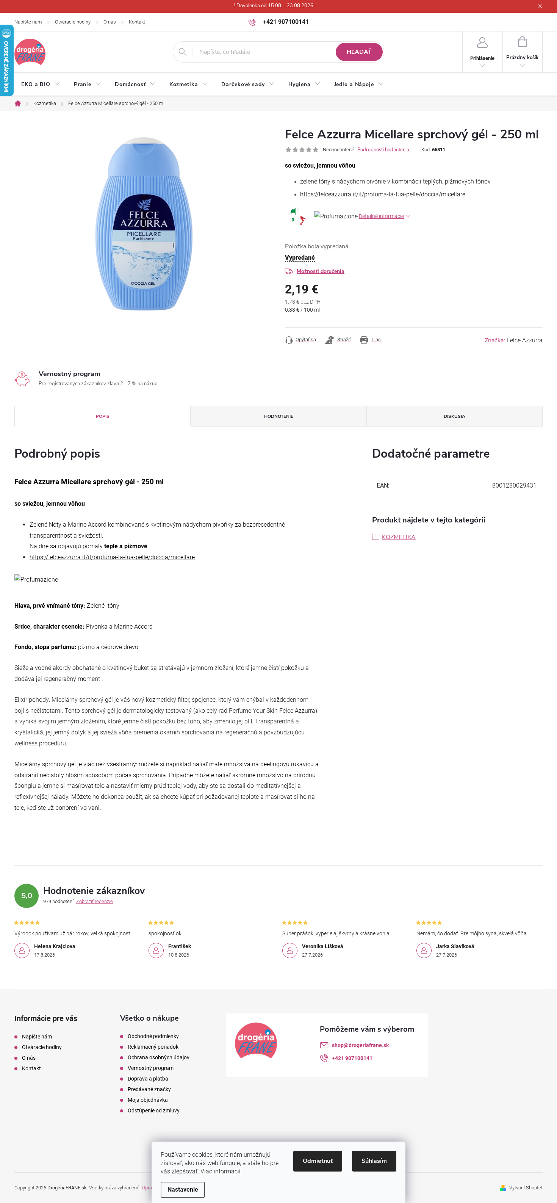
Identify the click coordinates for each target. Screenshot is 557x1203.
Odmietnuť (318, 1161)
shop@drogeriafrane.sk (360, 1045)
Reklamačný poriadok (153, 1047)
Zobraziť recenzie (94, 901)
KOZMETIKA (399, 537)
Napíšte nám (28, 22)
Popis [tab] (103, 416)
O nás (109, 22)
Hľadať (359, 52)
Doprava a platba (148, 1079)
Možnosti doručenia (320, 271)
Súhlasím (374, 1161)
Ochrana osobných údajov (158, 1057)
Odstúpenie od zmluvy (154, 1110)
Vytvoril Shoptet (526, 1187)
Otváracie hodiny (73, 22)
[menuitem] (40, 84)
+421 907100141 (352, 1058)
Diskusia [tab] (454, 416)
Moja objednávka (148, 1100)
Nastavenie (182, 1189)
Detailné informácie (381, 216)
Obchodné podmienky (153, 1036)
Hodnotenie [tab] (278, 416)
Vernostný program (151, 1068)
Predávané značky (149, 1089)
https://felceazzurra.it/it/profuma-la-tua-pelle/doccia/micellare (382, 194)
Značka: (514, 340)
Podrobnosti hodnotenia (383, 150)
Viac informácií (220, 1171)
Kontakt (137, 22)
